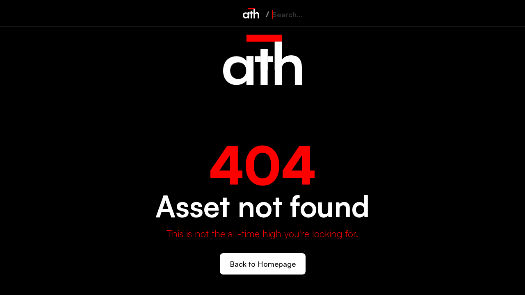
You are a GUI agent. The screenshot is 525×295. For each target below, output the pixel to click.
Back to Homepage (263, 263)
